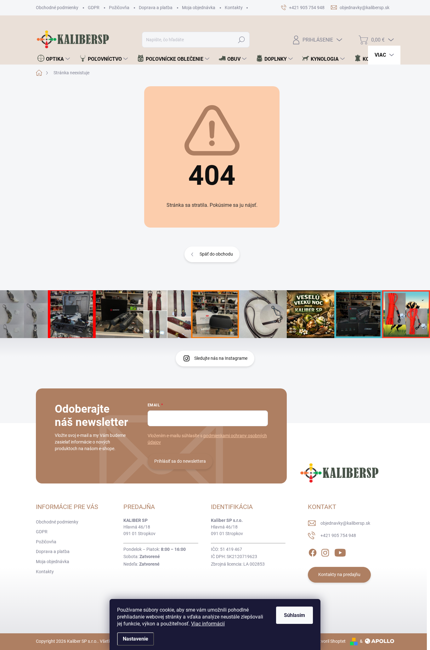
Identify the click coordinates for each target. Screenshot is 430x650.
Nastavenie (135, 639)
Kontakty (234, 7)
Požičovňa (119, 7)
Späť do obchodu (216, 254)
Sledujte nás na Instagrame (220, 358)
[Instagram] (325, 551)
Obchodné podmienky (57, 7)
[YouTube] (340, 551)
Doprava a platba (156, 7)
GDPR (93, 7)
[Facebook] (312, 551)
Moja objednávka (198, 7)
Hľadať (241, 39)
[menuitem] (53, 58)
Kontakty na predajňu (339, 574)
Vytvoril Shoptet (330, 641)
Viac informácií (208, 624)
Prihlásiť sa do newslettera (180, 461)
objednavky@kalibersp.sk (345, 523)
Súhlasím (294, 615)
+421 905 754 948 (338, 535)
